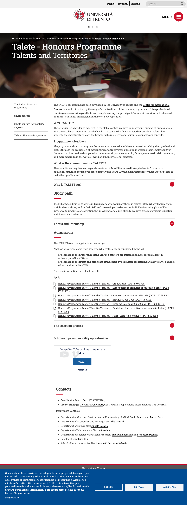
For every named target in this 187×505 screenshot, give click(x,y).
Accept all (82, 369)
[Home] (93, 14)
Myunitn (124, 3)
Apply (57, 277)
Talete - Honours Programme (30, 135)
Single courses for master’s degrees (29, 125)
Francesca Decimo (147, 434)
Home (19, 38)
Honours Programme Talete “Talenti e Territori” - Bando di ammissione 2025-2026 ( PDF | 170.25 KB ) (113, 295)
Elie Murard (117, 421)
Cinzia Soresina (101, 430)
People (111, 3)
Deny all (139, 487)
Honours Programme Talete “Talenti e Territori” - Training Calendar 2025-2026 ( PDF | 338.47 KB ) (111, 303)
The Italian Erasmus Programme (25, 106)
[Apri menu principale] (178, 16)
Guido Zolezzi (137, 417)
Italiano (135, 3)
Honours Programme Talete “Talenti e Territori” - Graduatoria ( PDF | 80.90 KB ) (101, 283)
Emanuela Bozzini (122, 434)
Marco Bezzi (82, 400)
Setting (108, 487)
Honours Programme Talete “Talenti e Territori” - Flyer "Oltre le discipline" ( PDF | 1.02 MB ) (108, 315)
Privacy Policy (12, 497)
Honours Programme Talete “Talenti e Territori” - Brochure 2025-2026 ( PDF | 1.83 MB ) (105, 299)
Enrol (38, 38)
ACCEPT (82, 361)
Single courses (22, 115)
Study (29, 38)
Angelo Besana (99, 425)
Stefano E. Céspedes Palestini (112, 443)
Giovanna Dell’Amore (91, 404)
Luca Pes (83, 438)
